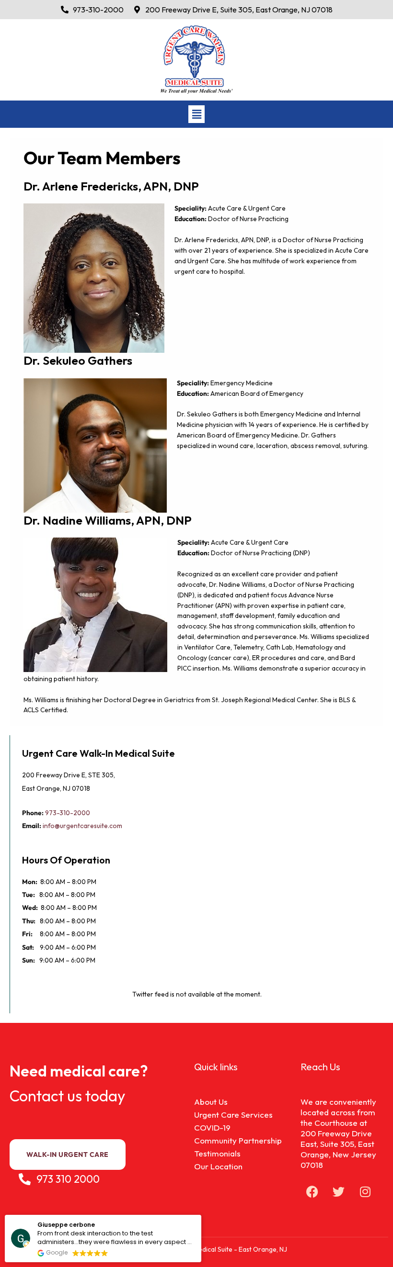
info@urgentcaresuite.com (83, 825)
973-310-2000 (67, 812)
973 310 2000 (68, 1179)
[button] (196, 114)
